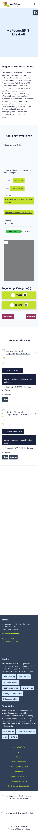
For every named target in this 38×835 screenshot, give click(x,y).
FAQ (19, 752)
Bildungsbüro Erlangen (12, 693)
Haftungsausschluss (19, 781)
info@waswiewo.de (9, 639)
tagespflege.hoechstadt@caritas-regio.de (18, 380)
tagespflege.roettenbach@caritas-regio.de (18, 441)
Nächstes (31, 316)
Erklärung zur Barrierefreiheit (19, 786)
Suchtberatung (9, 677)
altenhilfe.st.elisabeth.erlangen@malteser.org (19, 200)
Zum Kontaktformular (10, 641)
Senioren (19, 305)
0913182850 (18, 180)
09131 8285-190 (17, 189)
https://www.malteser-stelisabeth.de (18, 213)
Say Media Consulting (10, 633)
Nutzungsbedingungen (19, 766)
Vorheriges (7, 316)
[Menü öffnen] (34, 4)
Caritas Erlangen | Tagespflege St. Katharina (18, 352)
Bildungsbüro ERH (10, 699)
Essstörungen (24, 677)
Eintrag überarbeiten (26, 731)
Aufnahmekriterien (19, 762)
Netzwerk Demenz (11, 682)
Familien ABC (27, 688)
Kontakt (13, 737)
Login (5, 737)
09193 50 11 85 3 (14, 371)
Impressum (19, 771)
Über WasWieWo (19, 747)
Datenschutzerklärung (19, 776)
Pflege (19, 295)
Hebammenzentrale (11, 688)
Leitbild (19, 757)
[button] (19, 232)
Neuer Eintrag (8, 731)
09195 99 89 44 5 (14, 432)
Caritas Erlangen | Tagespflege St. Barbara (17, 413)
